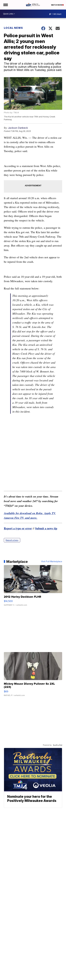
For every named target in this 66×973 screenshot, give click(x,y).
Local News (13, 27)
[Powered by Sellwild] (57, 745)
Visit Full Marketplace (51, 561)
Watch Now (56, 5)
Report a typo (12, 540)
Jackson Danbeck (18, 127)
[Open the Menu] (5, 5)
